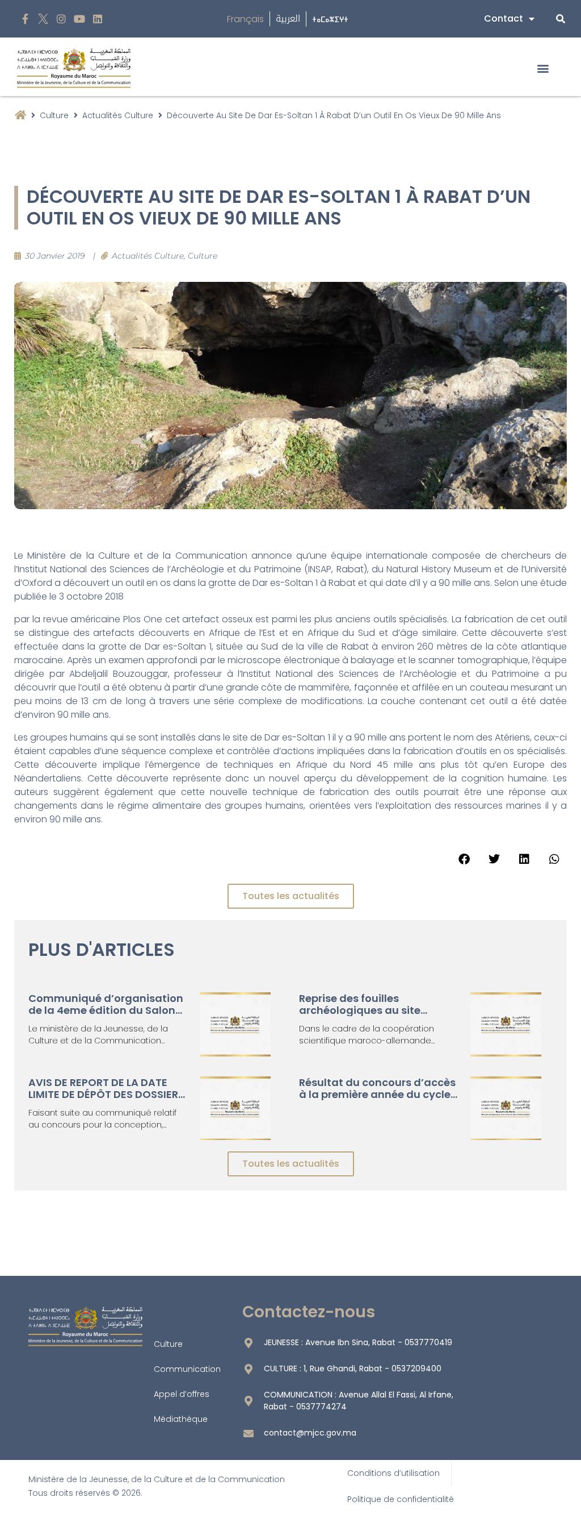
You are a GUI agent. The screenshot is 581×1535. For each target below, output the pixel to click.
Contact (503, 18)
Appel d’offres (181, 1394)
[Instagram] (61, 19)
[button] (543, 68)
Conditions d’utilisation (393, 1473)
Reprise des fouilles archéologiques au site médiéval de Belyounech (363, 1010)
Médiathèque (181, 1419)
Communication (187, 1369)
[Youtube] (79, 19)
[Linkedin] (97, 19)
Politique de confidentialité (400, 1499)
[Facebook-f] (25, 19)
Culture (54, 115)
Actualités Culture (117, 115)
